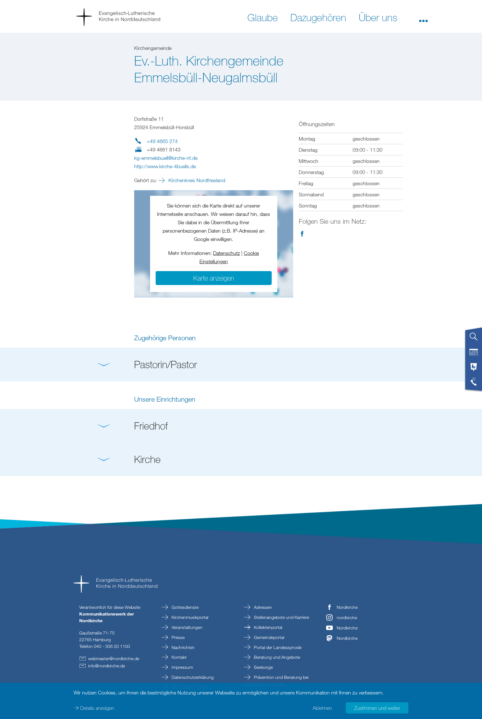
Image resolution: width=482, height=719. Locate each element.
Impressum (181, 667)
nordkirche (347, 617)
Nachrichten (182, 647)
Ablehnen (322, 708)
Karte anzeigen (213, 278)
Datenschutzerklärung (192, 677)
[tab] (473, 339)
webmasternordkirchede (113, 658)
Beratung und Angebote (276, 657)
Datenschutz (226, 253)
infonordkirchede (106, 665)
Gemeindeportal (268, 637)
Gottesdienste (184, 607)
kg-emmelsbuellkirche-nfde (165, 158)
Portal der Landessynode (277, 647)
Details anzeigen (97, 708)
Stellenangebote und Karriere (281, 617)
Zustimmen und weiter (377, 708)
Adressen (262, 607)
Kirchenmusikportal (189, 617)
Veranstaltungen (186, 627)
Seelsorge (263, 667)
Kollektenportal (267, 627)
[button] (423, 17)
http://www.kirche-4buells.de (165, 166)
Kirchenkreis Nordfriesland (196, 180)
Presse (177, 637)
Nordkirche (347, 607)
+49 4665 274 (162, 141)
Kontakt (178, 657)
